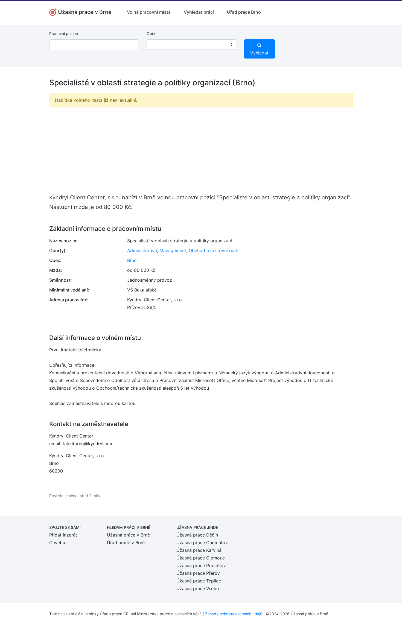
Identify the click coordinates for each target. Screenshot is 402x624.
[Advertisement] (201, 150)
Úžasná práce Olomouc (200, 558)
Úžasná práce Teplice (198, 581)
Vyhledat (259, 53)
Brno (132, 260)
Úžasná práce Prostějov (201, 565)
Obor (151, 33)
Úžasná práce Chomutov (202, 542)
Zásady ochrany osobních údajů (233, 613)
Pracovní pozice (63, 33)
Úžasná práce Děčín (197, 535)
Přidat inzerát (63, 535)
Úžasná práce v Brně (128, 535)
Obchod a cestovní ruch (213, 250)
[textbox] (158, 44)
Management (172, 250)
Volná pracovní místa (149, 12)
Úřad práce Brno (244, 12)
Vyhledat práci (199, 12)
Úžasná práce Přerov (198, 573)
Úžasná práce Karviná (199, 550)
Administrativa (142, 250)
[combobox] (191, 44)
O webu (57, 542)
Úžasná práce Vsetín (197, 588)
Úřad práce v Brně (126, 542)
